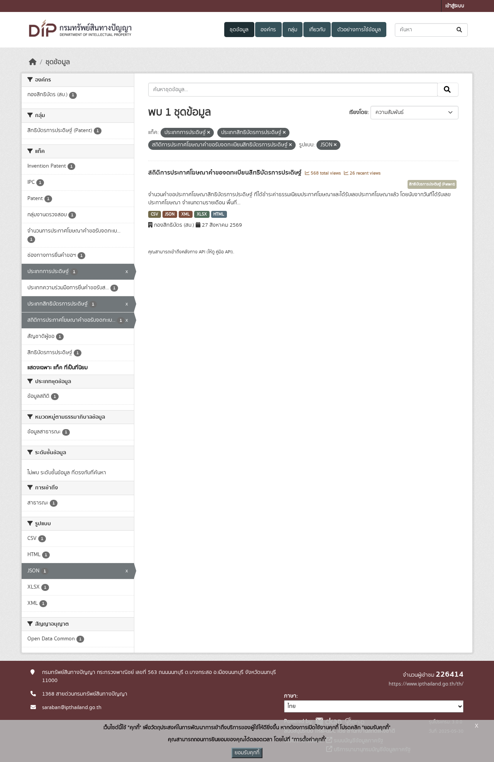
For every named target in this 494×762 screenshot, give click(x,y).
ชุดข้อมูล (239, 30)
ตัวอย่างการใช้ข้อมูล (359, 30)
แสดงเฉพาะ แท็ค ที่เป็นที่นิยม (57, 368)
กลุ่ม (292, 30)
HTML (218, 214)
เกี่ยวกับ (317, 30)
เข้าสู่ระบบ (454, 6)
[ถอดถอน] (208, 133)
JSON (169, 214)
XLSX (202, 214)
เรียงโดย (358, 112)
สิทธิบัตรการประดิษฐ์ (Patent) (432, 184)
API (202, 251)
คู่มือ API (224, 251)
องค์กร (268, 30)
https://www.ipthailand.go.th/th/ (426, 684)
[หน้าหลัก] (33, 62)
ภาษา (290, 696)
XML (185, 214)
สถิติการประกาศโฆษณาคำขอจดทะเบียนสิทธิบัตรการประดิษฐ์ (225, 173)
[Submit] (460, 30)
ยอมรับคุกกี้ (247, 753)
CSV (154, 214)
